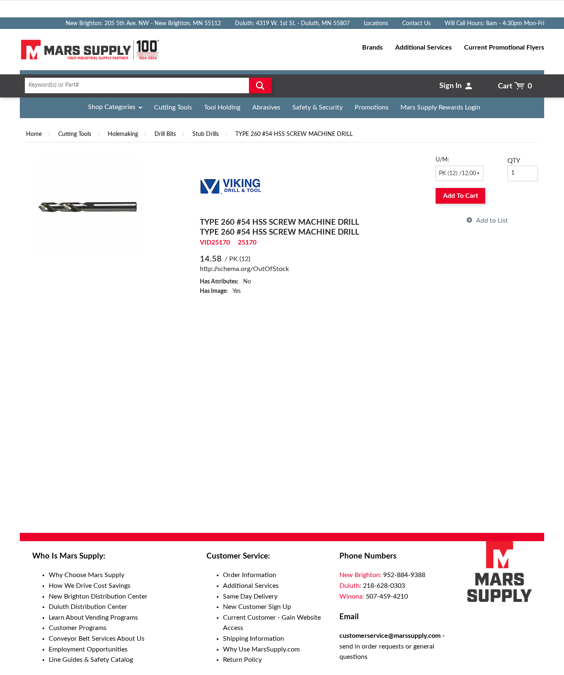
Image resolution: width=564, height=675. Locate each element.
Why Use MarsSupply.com (261, 649)
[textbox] (145, 85)
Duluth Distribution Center (88, 607)
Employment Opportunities (88, 649)
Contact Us (416, 23)
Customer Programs (78, 628)
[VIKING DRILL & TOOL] (231, 186)
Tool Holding (222, 107)
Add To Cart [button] (460, 196)
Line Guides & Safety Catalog (91, 659)
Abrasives (266, 107)
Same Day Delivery (250, 596)
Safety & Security (317, 107)
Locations (376, 23)
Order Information (249, 575)
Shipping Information (253, 638)
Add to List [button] (492, 220)
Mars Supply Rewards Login (440, 107)
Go (260, 85)
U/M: (442, 160)
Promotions (372, 107)
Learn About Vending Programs (93, 617)
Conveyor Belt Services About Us (97, 638)
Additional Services (251, 585)
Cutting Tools (173, 107)
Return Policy (242, 659)
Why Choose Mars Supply (86, 575)
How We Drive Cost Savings (89, 585)
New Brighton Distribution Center (98, 596)
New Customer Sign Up (257, 607)
